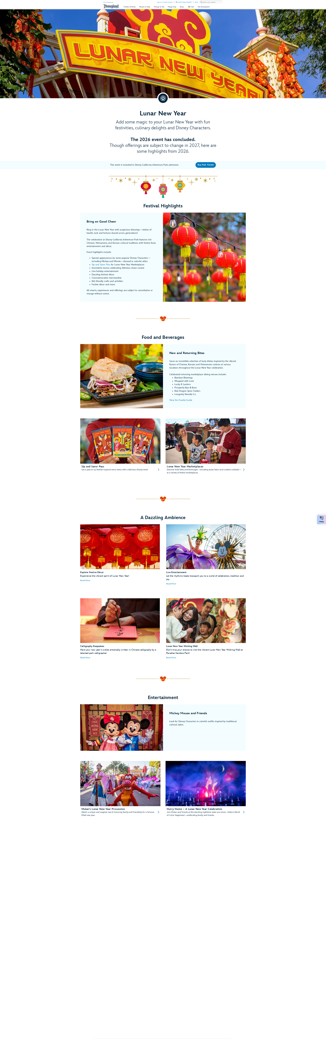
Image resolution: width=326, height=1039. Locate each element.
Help (196, 2)
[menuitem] (176, 2)
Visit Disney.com (108, 2)
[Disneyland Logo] (111, 6)
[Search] (201, 2)
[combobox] (211, 2)
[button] (191, 7)
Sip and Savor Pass (101, 264)
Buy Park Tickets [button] (206, 165)
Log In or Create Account (165, 2)
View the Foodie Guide (180, 400)
